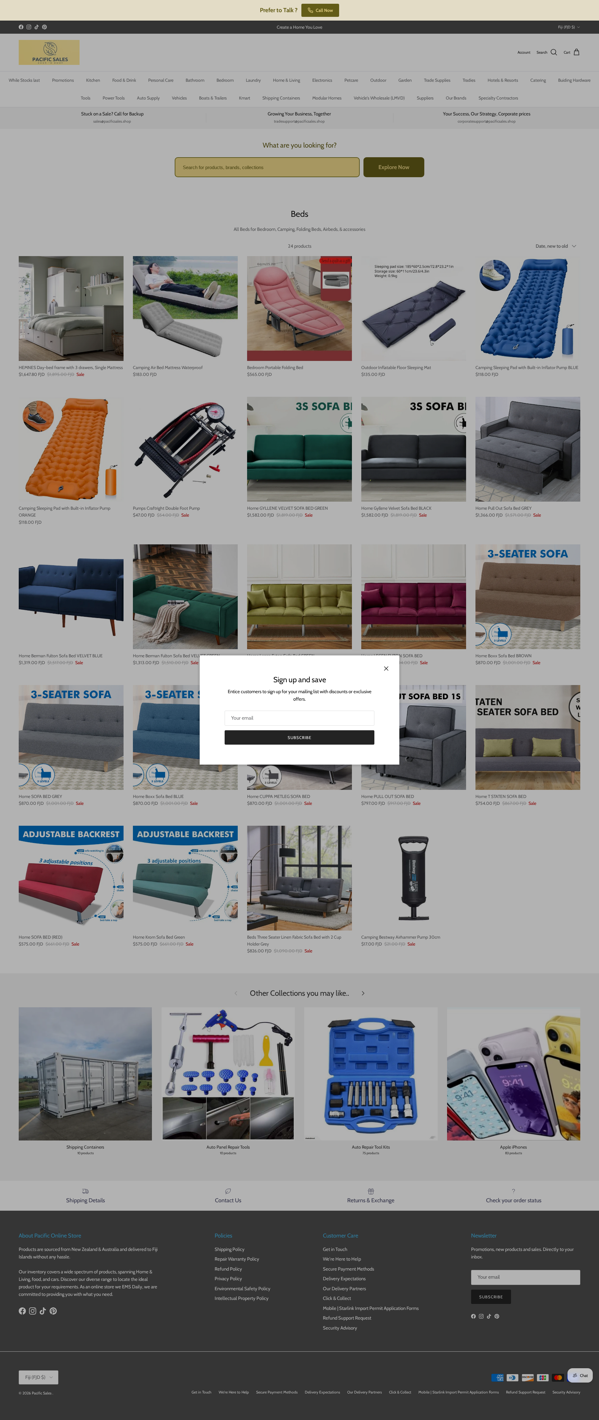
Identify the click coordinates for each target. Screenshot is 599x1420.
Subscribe (299, 737)
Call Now (324, 10)
